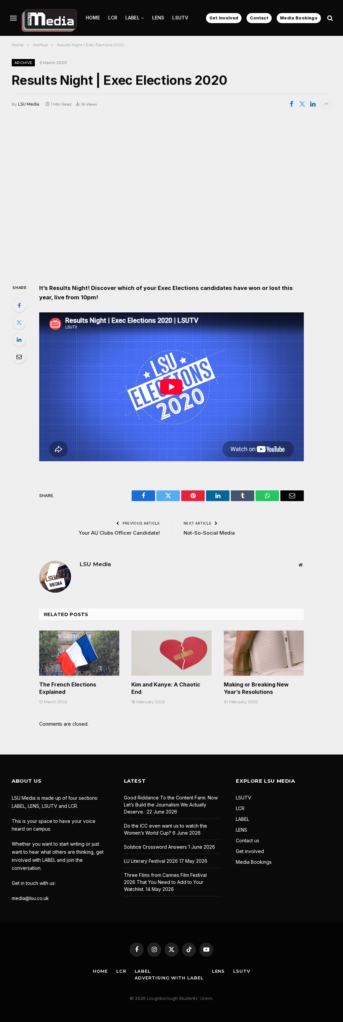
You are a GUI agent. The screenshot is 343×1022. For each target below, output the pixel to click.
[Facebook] (19, 305)
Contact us (247, 840)
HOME (93, 17)
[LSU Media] (49, 18)
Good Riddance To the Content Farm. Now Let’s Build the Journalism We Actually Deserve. (171, 805)
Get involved (250, 851)
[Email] (19, 356)
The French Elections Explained (67, 688)
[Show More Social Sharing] (326, 104)
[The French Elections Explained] (79, 653)
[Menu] (13, 17)
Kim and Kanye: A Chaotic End (165, 688)
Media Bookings (299, 17)
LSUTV (180, 17)
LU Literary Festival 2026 (151, 861)
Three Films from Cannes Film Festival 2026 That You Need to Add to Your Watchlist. (165, 882)
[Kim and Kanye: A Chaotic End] (171, 653)
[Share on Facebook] (291, 104)
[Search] (329, 17)
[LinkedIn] (19, 339)
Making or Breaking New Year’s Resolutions (256, 688)
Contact (259, 17)
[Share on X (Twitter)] (302, 104)
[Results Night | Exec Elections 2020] (171, 195)
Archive (23, 62)
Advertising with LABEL (169, 977)
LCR (112, 17)
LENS (158, 17)
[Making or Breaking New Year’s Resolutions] (264, 653)
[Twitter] (19, 322)
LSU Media (28, 104)
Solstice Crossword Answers (155, 847)
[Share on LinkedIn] (313, 104)
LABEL (132, 17)
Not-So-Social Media (209, 533)
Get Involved (223, 17)
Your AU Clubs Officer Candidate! (119, 533)
